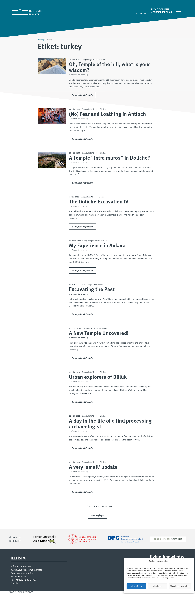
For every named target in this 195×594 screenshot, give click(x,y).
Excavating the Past (92, 289)
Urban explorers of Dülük (98, 377)
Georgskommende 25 (22, 573)
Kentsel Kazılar (161, 12)
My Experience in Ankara (97, 245)
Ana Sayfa (42, 40)
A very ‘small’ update (93, 467)
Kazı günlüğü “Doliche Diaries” (94, 60)
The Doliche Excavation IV (98, 202)
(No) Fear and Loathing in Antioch (107, 114)
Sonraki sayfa (103, 506)
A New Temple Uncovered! (99, 333)
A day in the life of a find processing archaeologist (110, 424)
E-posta (14, 583)
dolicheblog (83, 75)
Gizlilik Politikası (26, 592)
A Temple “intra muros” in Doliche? (109, 158)
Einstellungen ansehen (180, 586)
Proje (154, 9)
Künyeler (12, 592)
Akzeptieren (136, 586)
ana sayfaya (97, 515)
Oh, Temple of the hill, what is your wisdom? (109, 67)
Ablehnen (157, 586)
